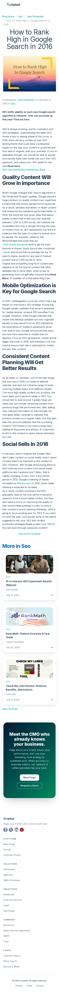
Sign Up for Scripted (29, 533)
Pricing (6, 849)
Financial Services (12, 900)
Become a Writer (11, 966)
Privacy (19, 985)
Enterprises (9, 869)
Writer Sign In (10, 961)
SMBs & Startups (11, 880)
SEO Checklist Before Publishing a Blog (23, 169)
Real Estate (9, 911)
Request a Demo (30, 785)
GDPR (6, 936)
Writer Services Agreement (16, 930)
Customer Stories (12, 855)
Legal (6, 905)
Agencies (8, 874)
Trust (6, 941)
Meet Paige (29, 777)
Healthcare (8, 894)
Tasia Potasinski (25, 99)
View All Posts (10, 708)
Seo (13, 103)
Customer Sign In (11, 955)
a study (6, 252)
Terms (29, 985)
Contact (40, 985)
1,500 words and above (15, 244)
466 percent (23, 483)
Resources (8, 925)
